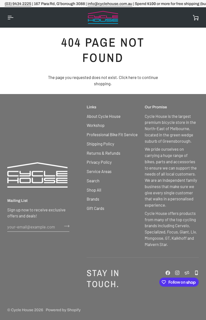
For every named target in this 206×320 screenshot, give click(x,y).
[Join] (65, 226)
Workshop (96, 125)
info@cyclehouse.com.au (109, 4)
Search (93, 180)
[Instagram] (177, 273)
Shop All (94, 189)
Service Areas (99, 171)
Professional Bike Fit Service (112, 134)
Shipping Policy (100, 143)
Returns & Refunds (103, 152)
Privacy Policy (99, 162)
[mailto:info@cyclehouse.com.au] (187, 273)
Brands (93, 198)
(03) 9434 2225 (18, 4)
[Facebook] (168, 273)
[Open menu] (14, 17)
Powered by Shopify (63, 310)
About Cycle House (104, 116)
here (132, 77)
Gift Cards (95, 208)
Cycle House (22, 310)
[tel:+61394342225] (196, 273)
